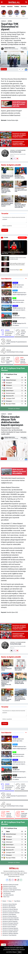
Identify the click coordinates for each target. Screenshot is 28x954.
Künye (10, 901)
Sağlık (10, 414)
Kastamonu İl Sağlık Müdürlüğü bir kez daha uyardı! (20, 669)
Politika (16, 6)
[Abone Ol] (26, 69)
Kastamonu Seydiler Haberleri (10, 931)
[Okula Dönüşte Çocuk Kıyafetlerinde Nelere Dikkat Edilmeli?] (7, 171)
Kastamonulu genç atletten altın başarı (18, 301)
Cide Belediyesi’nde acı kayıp (14, 352)
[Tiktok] (18, 880)
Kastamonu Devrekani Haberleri (11, 917)
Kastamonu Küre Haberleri (9, 926)
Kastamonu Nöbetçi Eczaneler (10, 884)
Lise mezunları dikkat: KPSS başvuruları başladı (7, 205)
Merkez (15, 290)
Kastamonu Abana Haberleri (10, 904)
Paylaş (4, 69)
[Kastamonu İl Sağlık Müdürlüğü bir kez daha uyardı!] (21, 663)
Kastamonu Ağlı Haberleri (9, 905)
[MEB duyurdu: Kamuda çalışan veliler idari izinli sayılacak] (7, 184)
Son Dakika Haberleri (8, 895)
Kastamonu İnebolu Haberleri (10, 924)
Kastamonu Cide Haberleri (9, 914)
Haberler (3, 21)
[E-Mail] (11, 159)
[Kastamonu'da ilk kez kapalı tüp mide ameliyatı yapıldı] (21, 676)
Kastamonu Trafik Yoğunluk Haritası (12, 889)
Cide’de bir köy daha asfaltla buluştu (23, 333)
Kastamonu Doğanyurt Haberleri (11, 919)
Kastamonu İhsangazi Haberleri (10, 923)
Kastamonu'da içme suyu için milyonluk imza (19, 309)
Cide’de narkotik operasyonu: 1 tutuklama (23, 361)
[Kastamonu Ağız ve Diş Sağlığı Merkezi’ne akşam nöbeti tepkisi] (7, 692)
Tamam (19, 952)
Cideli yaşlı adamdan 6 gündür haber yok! (24, 815)
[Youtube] (17, 159)
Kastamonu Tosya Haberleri (9, 935)
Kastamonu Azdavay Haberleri (10, 909)
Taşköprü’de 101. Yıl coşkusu (19, 324)
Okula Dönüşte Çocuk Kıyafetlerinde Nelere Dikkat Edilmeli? (7, 177)
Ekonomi (23, 6)
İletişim (4, 901)
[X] (10, 880)
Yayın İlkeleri (17, 901)
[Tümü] (26, 278)
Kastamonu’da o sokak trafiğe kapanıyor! (19, 293)
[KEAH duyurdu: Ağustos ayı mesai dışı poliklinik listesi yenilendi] (21, 692)
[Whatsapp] (21, 880)
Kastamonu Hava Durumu (9, 886)
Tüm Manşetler (7, 893)
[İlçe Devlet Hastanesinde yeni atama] (7, 663)
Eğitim (10, 21)
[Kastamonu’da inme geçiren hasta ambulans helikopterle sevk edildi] (7, 676)
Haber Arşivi (6, 896)
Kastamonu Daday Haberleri (10, 916)
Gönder (4, 230)
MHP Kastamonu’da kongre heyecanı (19, 317)
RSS (4, 944)
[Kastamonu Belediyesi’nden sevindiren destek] (21, 171)
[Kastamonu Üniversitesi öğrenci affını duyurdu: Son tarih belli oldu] (21, 199)
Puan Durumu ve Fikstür (9, 891)
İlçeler (14, 321)
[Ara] (26, 2)
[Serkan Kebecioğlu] (5, 153)
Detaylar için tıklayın (14, 408)
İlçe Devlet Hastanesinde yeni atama (6, 669)
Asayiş (3, 6)
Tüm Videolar (22, 237)
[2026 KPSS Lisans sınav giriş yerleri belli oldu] (21, 184)
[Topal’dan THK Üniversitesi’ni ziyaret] (14, 59)
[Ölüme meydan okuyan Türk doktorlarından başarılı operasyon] (14, 449)
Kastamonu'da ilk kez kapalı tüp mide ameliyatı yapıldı (21, 682)
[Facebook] (7, 880)
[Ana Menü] (1, 2)
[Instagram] (14, 159)
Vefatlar (8, 340)
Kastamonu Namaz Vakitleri (10, 888)
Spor (14, 298)
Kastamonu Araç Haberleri (9, 907)
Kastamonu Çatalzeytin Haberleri (11, 912)
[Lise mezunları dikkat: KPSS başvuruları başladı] (7, 199)
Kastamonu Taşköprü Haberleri (10, 933)
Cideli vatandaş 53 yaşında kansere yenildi (16, 342)
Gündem (10, 6)
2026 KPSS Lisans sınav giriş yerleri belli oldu (21, 190)
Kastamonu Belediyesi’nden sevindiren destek (20, 177)
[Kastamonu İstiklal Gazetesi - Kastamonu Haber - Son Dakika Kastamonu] (14, 2)
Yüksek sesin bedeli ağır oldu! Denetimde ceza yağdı (19, 286)
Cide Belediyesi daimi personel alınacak (9, 361)
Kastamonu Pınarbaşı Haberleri (10, 928)
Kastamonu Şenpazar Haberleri (10, 930)
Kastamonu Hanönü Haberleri (10, 921)
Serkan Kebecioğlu (15, 152)
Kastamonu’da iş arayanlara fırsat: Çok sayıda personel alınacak (9, 333)
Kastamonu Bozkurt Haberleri (10, 911)
